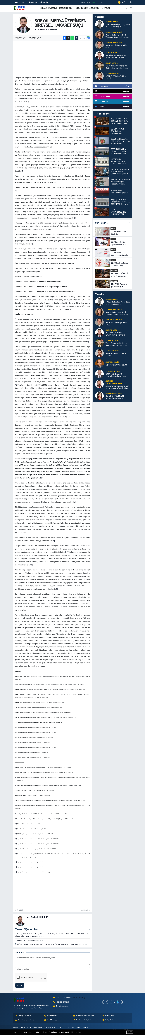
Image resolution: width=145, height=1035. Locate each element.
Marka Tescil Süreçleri (26, 940)
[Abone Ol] (88, 37)
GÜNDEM (78, 1028)
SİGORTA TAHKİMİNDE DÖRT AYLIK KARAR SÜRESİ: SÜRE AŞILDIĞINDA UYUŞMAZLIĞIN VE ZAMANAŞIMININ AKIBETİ (118, 387)
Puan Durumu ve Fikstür (26, 1020)
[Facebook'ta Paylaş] (64, 38)
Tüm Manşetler (52, 1020)
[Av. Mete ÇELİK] (99, 55)
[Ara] (127, 8)
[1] (15, 767)
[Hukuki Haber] (19, 8)
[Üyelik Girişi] (130, 2)
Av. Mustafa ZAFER (113, 371)
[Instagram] (110, 1002)
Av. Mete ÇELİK (111, 53)
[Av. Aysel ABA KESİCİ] (99, 34)
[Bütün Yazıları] (89, 929)
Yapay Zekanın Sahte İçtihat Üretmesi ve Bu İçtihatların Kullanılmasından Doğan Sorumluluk (116, 67)
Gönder (20, 985)
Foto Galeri (21, 2)
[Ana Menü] (131, 8)
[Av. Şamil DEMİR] (99, 24)
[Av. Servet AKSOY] (99, 76)
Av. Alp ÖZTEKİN (112, 63)
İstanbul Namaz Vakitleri (85, 1016)
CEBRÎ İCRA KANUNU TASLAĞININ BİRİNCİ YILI (116, 375)
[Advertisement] (53, 57)
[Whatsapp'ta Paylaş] (72, 38)
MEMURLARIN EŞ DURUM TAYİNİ (116, 77)
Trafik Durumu (110, 1016)
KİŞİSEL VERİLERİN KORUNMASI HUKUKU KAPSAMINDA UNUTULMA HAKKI (48, 944)
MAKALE (43, 8)
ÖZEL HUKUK (94, 8)
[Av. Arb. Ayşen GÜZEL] (99, 395)
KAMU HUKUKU (81, 8)
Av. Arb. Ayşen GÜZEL (114, 393)
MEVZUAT (106, 8)
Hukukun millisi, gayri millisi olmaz (116, 46)
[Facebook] (102, 1002)
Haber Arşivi (109, 1020)
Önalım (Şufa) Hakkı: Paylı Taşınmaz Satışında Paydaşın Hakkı (117, 36)
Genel (113, 228)
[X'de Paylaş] (68, 38)
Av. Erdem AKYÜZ (112, 362)
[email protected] (79, 998)
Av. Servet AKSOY (112, 73)
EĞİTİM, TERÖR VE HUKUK (116, 365)
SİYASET (86, 1028)
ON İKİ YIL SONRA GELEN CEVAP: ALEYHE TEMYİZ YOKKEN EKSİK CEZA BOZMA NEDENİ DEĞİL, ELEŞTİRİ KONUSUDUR (118, 56)
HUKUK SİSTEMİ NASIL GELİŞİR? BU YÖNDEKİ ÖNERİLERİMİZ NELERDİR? (116, 397)
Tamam (130, 1032)
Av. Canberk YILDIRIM (45, 29)
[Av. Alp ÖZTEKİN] (99, 65)
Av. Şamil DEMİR (112, 22)
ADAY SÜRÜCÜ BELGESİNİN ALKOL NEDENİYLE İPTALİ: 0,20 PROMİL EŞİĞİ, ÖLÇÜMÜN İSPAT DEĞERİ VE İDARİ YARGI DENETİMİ (120, 275)
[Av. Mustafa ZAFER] (99, 374)
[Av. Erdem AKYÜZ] (99, 363)
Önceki (20, 910)
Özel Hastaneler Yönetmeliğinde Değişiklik (120, 264)
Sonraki (84, 910)
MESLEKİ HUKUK (66, 8)
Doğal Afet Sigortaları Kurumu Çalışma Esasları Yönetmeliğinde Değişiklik (118, 243)
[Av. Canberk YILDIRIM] (23, 24)
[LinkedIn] (114, 1002)
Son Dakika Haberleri (83, 1020)
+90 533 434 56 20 (62, 1002)
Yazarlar (45, 2)
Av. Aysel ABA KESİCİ (114, 32)
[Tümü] (129, 17)
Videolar (34, 2)
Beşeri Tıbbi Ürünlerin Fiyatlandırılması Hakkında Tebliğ (118, 233)
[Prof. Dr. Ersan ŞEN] (99, 45)
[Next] (118, 1002)
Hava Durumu (52, 1016)
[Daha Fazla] (76, 38)
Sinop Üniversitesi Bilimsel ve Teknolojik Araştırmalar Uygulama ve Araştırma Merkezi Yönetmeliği (120, 254)
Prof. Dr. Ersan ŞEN (114, 42)
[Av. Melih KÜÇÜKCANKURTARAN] (99, 384)
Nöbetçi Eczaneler (24, 1016)
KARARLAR (53, 8)
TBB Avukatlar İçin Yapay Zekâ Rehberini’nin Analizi (118, 25)
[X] (106, 1002)
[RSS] (122, 1002)
